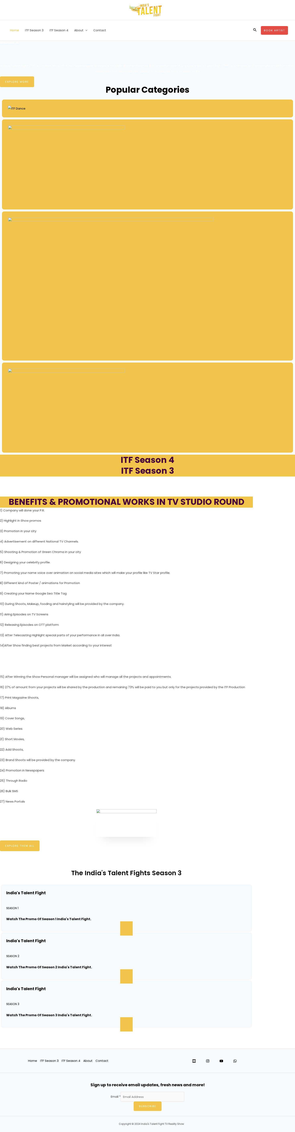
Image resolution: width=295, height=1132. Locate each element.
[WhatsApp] (235, 1061)
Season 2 (12, 956)
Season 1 (12, 908)
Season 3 (12, 1004)
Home (14, 30)
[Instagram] (208, 1061)
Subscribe (147, 1106)
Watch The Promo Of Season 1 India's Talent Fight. (48, 919)
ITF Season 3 (34, 30)
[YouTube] (221, 1061)
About (78, 30)
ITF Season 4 (59, 30)
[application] (85, 30)
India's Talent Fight (26, 893)
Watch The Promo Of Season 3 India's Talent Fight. (49, 1015)
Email (116, 1097)
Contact (99, 30)
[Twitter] (194, 1061)
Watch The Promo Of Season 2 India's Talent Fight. (49, 967)
